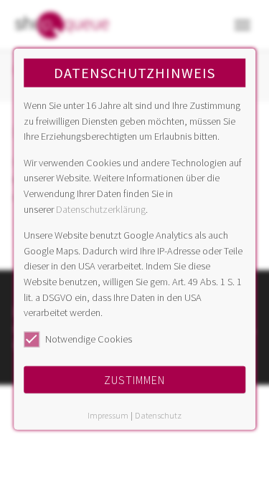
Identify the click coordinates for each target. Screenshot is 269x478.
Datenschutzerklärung (101, 208)
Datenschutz (158, 415)
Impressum (108, 415)
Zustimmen (134, 380)
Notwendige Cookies (88, 338)
